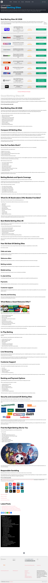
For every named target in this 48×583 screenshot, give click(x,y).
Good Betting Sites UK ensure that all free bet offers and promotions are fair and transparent (18, 479)
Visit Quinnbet (41, 55)
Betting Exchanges (4, 494)
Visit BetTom (41, 73)
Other (33, 1)
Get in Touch (44, 1)
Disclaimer (26, 570)
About (26, 575)
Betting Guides (27, 1)
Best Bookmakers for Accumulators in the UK (9, 507)
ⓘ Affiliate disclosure (45, 22)
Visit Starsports (41, 49)
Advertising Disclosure (5, 570)
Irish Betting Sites (4, 498)
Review (29, 28)
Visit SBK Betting (41, 86)
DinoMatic (11, 581)
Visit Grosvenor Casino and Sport (41, 80)
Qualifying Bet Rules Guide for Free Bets (9, 506)
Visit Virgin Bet (41, 68)
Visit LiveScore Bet (41, 62)
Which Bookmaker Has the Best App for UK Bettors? (11, 508)
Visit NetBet (41, 37)
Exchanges (15, 1)
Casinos (22, 1)
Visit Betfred (41, 43)
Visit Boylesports (41, 29)
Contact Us (39, 565)
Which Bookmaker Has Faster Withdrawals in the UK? (11, 509)
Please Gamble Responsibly (29, 565)
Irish (19, 1)
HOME (11, 1)
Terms (26, 574)
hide (6, 516)
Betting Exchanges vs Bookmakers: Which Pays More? (11, 510)
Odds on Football (4, 496)
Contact (26, 571)
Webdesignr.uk (15, 570)
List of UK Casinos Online (5, 500)
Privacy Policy (27, 572)
